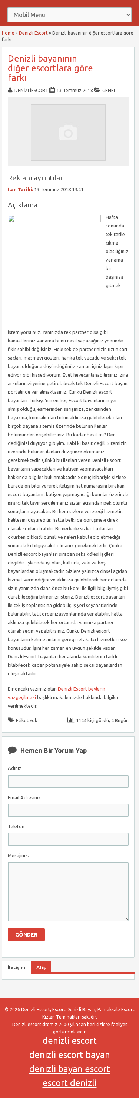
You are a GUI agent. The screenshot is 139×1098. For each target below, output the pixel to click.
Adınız (14, 768)
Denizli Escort (33, 32)
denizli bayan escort (69, 1069)
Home (8, 32)
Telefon (16, 826)
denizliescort (31, 90)
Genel (109, 90)
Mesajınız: (18, 855)
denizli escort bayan (69, 1055)
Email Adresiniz (24, 797)
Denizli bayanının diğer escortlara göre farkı (50, 68)
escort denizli (70, 1083)
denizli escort (70, 1041)
